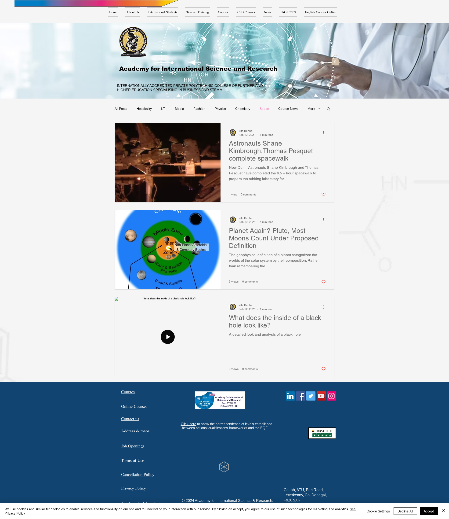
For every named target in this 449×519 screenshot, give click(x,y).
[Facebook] (300, 396)
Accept (429, 511)
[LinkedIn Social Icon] (290, 396)
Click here (188, 424)
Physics (220, 108)
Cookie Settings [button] (378, 511)
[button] (335, 60)
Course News (288, 108)
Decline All (405, 511)
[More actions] (325, 132)
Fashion (199, 108)
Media (179, 108)
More (311, 108)
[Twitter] (310, 396)
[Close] (443, 511)
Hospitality (144, 108)
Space (264, 108)
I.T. (163, 108)
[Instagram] (331, 396)
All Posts (121, 108)
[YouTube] (321, 396)
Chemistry (242, 108)
